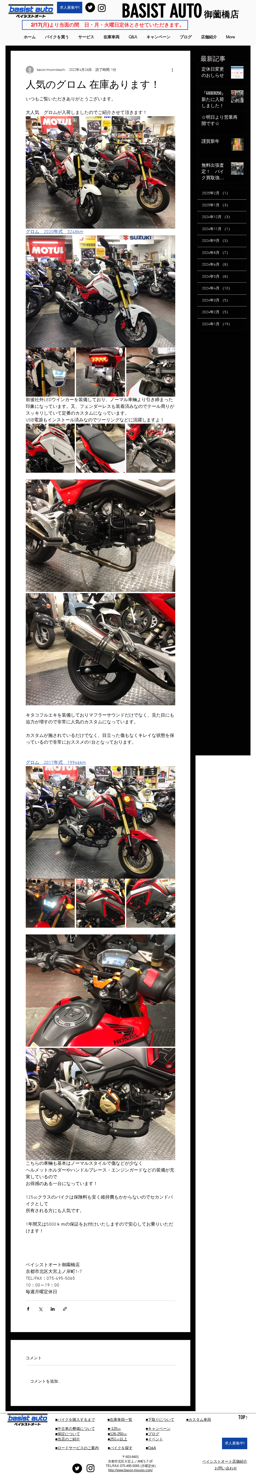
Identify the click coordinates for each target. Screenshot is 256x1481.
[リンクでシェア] (64, 1308)
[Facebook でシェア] (28, 1308)
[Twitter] (90, 7)
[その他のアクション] (172, 70)
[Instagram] (101, 8)
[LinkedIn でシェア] (52, 1308)
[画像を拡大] (50, 372)
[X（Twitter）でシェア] (40, 1308)
